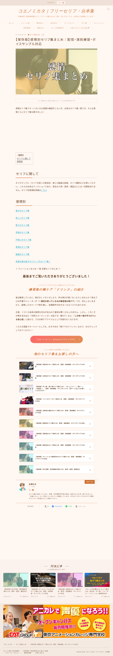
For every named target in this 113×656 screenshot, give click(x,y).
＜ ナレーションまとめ (26, 269)
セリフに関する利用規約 (11, 651)
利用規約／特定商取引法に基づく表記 (35, 651)
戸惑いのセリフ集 (23, 240)
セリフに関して (24, 159)
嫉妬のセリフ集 (22, 254)
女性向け (53, 23)
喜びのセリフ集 (22, 211)
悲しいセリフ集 (22, 218)
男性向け (39, 23)
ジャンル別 (25, 23)
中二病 (84, 23)
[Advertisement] (56, 135)
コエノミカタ (8, 644)
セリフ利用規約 (57, 28)
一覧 (39, 269)
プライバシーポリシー (12, 653)
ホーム (11, 23)
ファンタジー (69, 23)
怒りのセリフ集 (22, 225)
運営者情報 (27, 653)
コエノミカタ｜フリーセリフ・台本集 (56, 11)
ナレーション (99, 23)
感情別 (20, 162)
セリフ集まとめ (35, 34)
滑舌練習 (26, 28)
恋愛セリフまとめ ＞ (51, 269)
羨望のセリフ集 (22, 247)
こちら (44, 190)
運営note (40, 28)
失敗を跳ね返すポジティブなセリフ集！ (33, 262)
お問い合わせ (39, 653)
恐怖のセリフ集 (22, 233)
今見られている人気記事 (80, 28)
